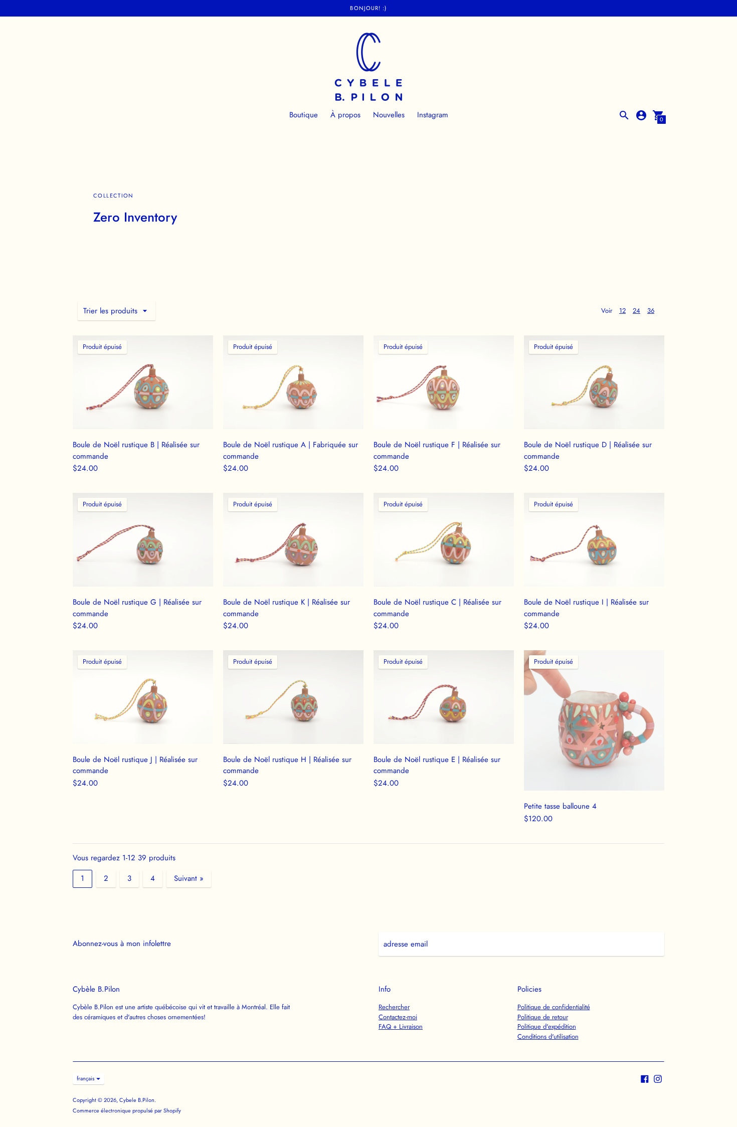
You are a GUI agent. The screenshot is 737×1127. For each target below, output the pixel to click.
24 (636, 310)
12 (622, 310)
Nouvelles (389, 114)
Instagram (432, 114)
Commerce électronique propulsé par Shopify (127, 1110)
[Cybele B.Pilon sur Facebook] (645, 1077)
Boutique (303, 114)
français (85, 1078)
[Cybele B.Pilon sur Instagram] (658, 1077)
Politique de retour (542, 1017)
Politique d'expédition (546, 1026)
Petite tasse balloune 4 (560, 806)
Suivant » (189, 878)
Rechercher (394, 1007)
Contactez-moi (398, 1017)
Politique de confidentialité (553, 1007)
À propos (345, 114)
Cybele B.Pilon (136, 1100)
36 (650, 310)
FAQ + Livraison (401, 1026)
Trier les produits (110, 310)
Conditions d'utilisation (548, 1036)
